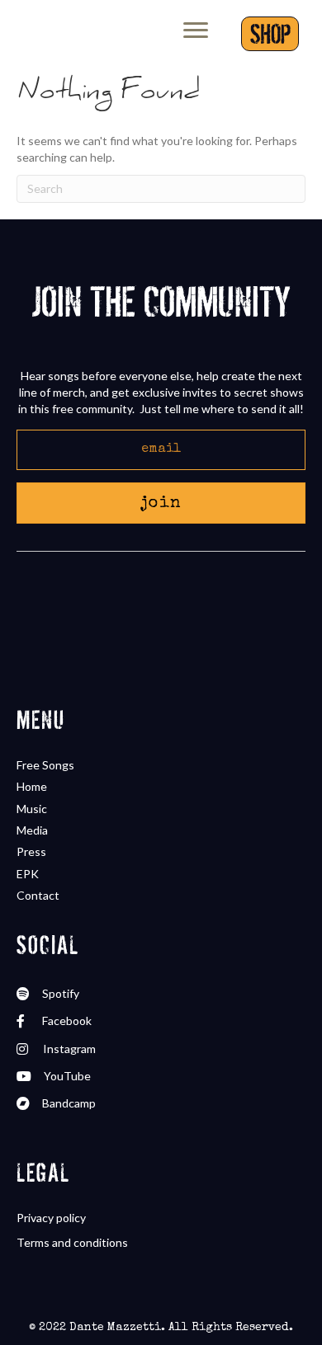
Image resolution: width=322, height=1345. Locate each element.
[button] (161, 503)
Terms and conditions (72, 1242)
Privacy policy (51, 1218)
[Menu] (196, 30)
